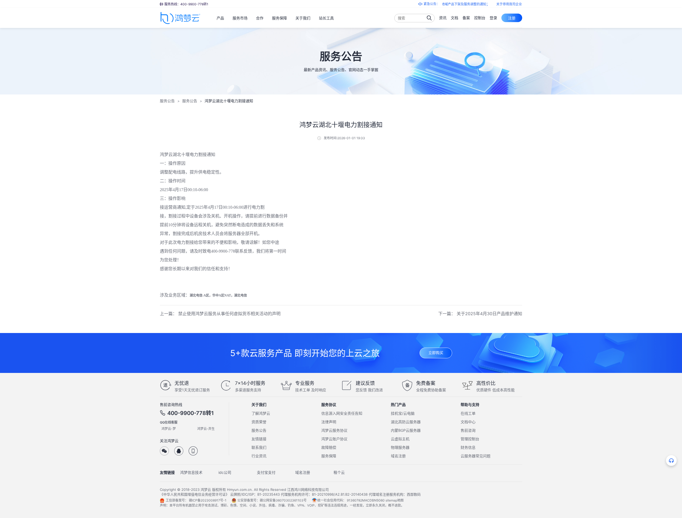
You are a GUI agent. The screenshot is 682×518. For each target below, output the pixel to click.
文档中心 (468, 422)
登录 (493, 17)
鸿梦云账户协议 (334, 439)
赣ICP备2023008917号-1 (207, 500)
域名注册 (398, 456)
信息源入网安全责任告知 (341, 413)
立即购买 (435, 352)
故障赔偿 (328, 447)
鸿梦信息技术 (191, 472)
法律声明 (328, 422)
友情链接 (258, 439)
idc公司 (224, 472)
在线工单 (468, 413)
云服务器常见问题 (475, 456)
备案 (466, 17)
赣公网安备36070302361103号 (283, 500)
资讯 (442, 17)
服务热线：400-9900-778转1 (186, 4)
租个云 (339, 472)
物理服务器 (400, 447)
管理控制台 (470, 439)
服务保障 (328, 456)
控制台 (479, 17)
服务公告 (167, 100)
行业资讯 (258, 456)
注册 (511, 18)
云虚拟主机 (400, 439)
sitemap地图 (394, 500)
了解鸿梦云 (260, 413)
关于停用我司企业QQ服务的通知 (508, 4)
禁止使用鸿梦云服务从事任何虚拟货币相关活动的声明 (229, 313)
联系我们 (258, 447)
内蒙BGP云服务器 (406, 430)
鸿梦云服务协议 (334, 430)
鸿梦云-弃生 (206, 429)
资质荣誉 (258, 422)
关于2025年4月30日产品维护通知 (489, 313)
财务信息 (468, 447)
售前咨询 (468, 430)
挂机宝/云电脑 (403, 413)
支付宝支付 (266, 472)
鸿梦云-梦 (168, 429)
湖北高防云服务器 (406, 422)
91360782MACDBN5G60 (366, 500)
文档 (454, 17)
